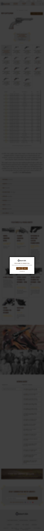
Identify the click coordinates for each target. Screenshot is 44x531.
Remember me (22, 271)
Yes (19, 268)
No (25, 268)
